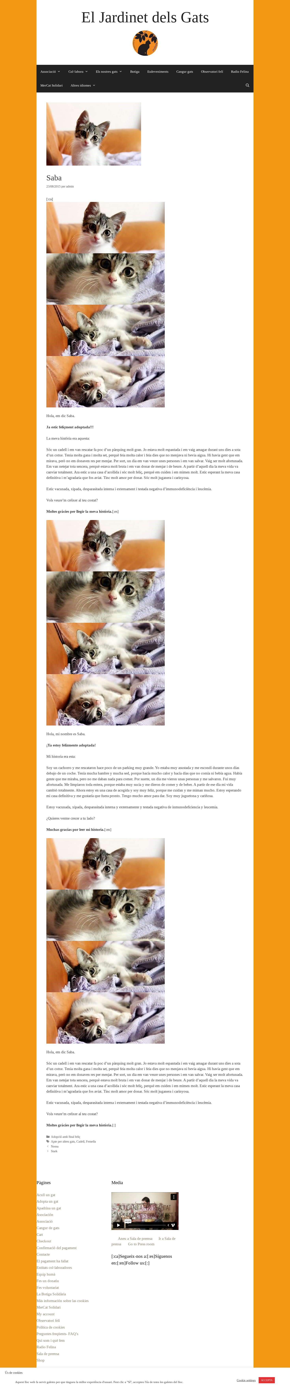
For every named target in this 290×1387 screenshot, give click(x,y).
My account (45, 1314)
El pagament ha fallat (52, 1261)
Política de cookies (50, 1327)
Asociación (44, 1215)
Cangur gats (184, 71)
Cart (39, 1234)
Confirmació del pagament (56, 1248)
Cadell (80, 1141)
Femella (91, 1141)
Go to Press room (141, 1244)
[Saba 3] (105, 330)
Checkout (43, 1241)
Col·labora (75, 71)
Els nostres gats (107, 71)
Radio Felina (240, 71)
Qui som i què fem (50, 1340)
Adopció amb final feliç (65, 1136)
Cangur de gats (47, 1228)
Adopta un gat (47, 1201)
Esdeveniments (157, 71)
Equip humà (45, 1274)
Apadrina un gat (48, 1208)
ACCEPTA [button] (266, 1380)
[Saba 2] (105, 381)
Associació (48, 71)
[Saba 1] (105, 279)
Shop (40, 1360)
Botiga (134, 71)
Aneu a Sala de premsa (135, 1238)
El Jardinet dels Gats (145, 17)
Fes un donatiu (47, 1281)
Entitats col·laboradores (54, 1267)
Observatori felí (212, 71)
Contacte (43, 1254)
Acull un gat (45, 1195)
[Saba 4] (105, 227)
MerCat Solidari (51, 85)
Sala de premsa (47, 1354)
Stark (54, 1151)
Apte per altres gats (63, 1141)
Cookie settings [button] (246, 1380)
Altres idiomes (81, 85)
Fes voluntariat (47, 1287)
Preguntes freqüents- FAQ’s (57, 1334)
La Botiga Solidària (51, 1294)
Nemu (55, 1146)
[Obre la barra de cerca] (247, 85)
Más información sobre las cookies (62, 1301)
